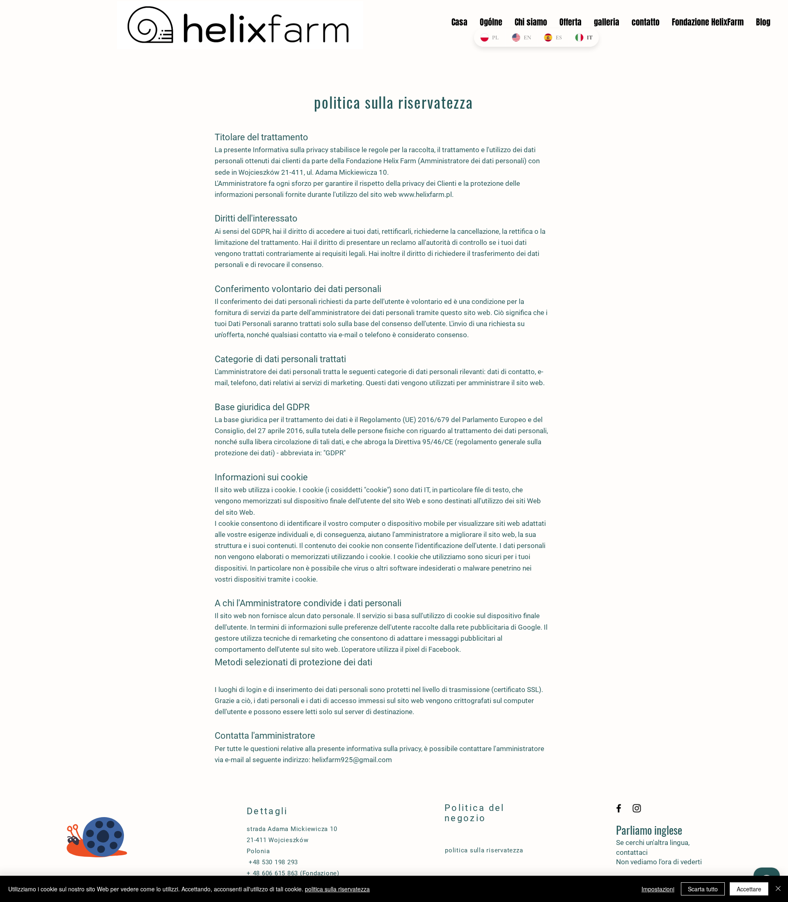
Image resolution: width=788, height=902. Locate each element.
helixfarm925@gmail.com (352, 760)
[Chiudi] (778, 888)
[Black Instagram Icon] (636, 808)
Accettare (749, 889)
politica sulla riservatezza (337, 889)
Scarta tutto (703, 889)
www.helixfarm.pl (425, 194)
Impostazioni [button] (657, 889)
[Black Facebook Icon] (618, 808)
